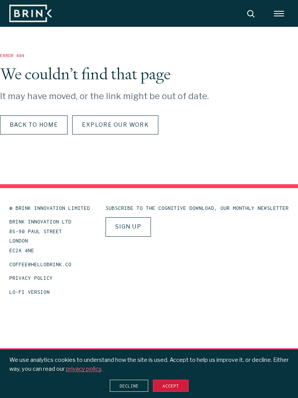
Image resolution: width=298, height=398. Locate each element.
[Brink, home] (30, 13)
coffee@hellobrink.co (40, 264)
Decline (129, 385)
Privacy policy (31, 278)
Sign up (128, 226)
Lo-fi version (29, 292)
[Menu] (279, 13)
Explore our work (115, 124)
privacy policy (83, 368)
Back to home (34, 124)
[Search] (250, 13)
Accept (171, 385)
